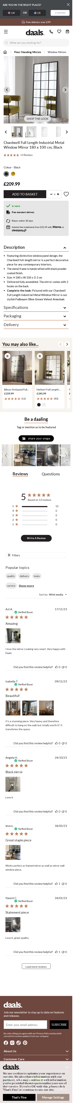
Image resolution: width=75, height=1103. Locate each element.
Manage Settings (53, 1097)
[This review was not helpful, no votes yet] (63, 667)
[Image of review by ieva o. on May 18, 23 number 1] (12, 852)
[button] (7, 455)
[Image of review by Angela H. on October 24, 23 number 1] (12, 784)
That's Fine (19, 1097)
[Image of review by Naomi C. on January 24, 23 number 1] (12, 924)
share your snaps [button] (38, 438)
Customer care (14, 1059)
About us (10, 1051)
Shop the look (37, 118)
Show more (26, 585)
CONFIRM (60, 12)
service (11, 585)
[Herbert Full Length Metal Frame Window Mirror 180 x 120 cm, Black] (49, 368)
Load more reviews (36, 966)
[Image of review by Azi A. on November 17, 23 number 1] (12, 635)
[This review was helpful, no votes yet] (56, 667)
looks (37, 576)
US (39, 12)
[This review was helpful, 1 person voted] (56, 883)
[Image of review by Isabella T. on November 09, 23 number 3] (46, 708)
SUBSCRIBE (59, 1025)
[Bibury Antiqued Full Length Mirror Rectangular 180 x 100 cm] (17, 368)
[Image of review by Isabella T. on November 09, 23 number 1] (12, 708)
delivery (24, 576)
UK (13, 12)
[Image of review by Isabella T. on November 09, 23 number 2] (29, 708)
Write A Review (36, 538)
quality (11, 576)
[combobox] (39, 43)
